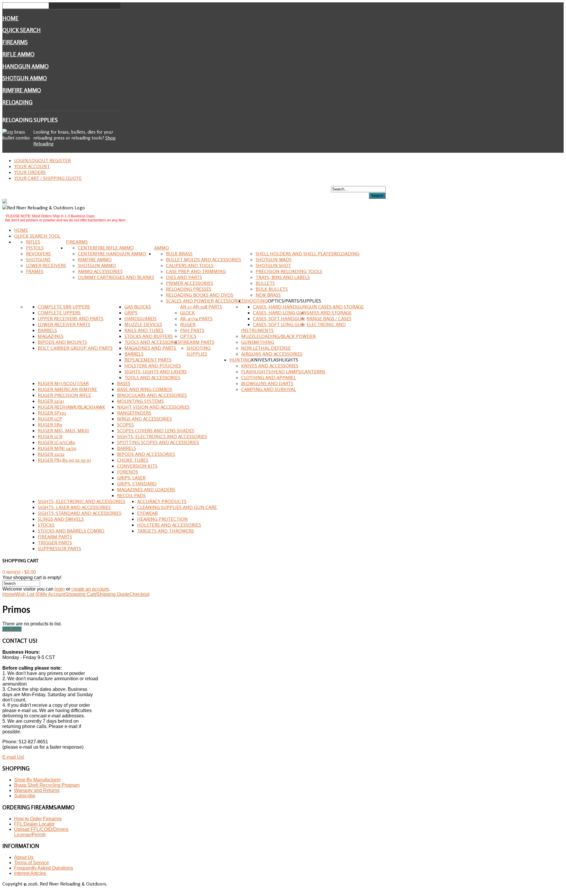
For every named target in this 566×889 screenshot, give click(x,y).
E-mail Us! (13, 757)
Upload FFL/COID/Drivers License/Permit (41, 832)
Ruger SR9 (50, 425)
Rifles (33, 242)
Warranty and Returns (37, 790)
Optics (188, 336)
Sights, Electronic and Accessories (81, 501)
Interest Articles (30, 873)
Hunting (240, 360)
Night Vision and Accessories (153, 407)
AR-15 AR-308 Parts (201, 307)
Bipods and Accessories (146, 454)
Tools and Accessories (152, 342)
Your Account (32, 166)
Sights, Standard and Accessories (79, 513)
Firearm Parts (197, 342)
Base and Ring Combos (144, 389)
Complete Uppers (59, 312)
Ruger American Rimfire (67, 389)
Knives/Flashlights (274, 360)
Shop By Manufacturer (37, 779)
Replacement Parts (148, 360)
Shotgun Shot (273, 265)
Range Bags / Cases (329, 318)
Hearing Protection (162, 519)
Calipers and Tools (189, 265)
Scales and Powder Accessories (205, 301)
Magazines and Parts (150, 348)
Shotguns (38, 259)
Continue (12, 629)
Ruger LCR (50, 436)
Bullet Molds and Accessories (203, 259)
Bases (123, 383)
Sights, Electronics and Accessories (162, 436)
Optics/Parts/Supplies (294, 301)
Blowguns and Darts (267, 383)
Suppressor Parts (59, 548)
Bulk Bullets (272, 289)
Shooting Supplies (198, 351)
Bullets (265, 283)
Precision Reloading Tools (289, 271)
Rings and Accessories (144, 419)
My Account (53, 594)
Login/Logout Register (42, 160)
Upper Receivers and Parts (70, 318)
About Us (24, 857)
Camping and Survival (268, 389)
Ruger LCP (50, 419)
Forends (127, 472)
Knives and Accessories (269, 366)
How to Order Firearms (38, 818)
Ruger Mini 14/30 (57, 448)
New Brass (268, 295)
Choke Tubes (132, 460)
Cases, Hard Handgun (280, 307)
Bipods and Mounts (62, 342)
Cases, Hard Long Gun (280, 312)
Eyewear (147, 513)
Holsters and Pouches (152, 366)
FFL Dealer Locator (34, 823)
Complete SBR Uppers (64, 307)
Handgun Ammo (25, 66)
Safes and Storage (329, 312)
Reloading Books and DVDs (199, 295)
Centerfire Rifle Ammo (106, 248)
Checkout (139, 594)
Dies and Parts (184, 277)
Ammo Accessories (100, 271)
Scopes (125, 425)
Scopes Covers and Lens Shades (155, 430)
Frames (34, 271)
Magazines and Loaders (146, 489)
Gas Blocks (137, 307)
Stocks (46, 525)
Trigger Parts (55, 542)
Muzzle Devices (143, 324)
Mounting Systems (140, 401)
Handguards (140, 318)
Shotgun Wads (274, 259)
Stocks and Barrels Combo (71, 531)
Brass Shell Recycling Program (47, 785)
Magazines (50, 336)
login (60, 588)
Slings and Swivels (61, 519)
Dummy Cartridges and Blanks (116, 277)
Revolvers (38, 254)
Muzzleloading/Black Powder (278, 336)
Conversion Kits (137, 466)
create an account (89, 588)
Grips (130, 312)
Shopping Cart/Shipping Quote (97, 594)
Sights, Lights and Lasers (155, 371)
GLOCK (187, 312)
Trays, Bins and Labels (283, 277)
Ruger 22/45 (51, 401)
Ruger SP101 (52, 413)
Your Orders (30, 172)
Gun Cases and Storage (335, 307)
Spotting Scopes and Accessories (158, 442)
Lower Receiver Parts (64, 324)
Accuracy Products (161, 501)
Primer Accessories (189, 283)
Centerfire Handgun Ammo (112, 254)
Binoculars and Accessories (152, 395)
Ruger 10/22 (51, 454)
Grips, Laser (131, 478)
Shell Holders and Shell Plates (294, 254)
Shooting (256, 301)
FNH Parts (192, 330)
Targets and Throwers (165, 531)
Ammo (161, 248)
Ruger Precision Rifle (64, 395)
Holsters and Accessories (169, 525)
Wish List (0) (28, 594)
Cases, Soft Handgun (279, 318)
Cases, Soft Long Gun (279, 324)
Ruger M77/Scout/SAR (63, 383)
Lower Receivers (46, 265)
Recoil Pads (131, 495)
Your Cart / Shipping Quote (48, 178)
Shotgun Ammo (24, 78)
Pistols (35, 248)
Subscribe (24, 795)
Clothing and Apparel (268, 377)
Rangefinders (134, 413)
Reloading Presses (188, 289)
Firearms (15, 42)
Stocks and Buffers (148, 336)
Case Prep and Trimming (196, 271)
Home (10, 18)
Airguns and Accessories (271, 354)
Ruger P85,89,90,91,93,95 (64, 460)
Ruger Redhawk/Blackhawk (71, 407)
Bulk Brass (179, 254)
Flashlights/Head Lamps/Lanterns (283, 371)
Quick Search (21, 30)
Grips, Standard (137, 484)
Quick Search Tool (37, 236)
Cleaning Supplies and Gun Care (177, 507)
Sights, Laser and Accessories (74, 507)
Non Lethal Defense (266, 348)
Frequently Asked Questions (43, 867)
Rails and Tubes (143, 330)
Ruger (187, 324)
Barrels (47, 330)
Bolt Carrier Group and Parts (75, 348)
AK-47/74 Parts (196, 318)
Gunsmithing (257, 342)
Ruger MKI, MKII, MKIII (63, 430)
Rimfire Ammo (21, 90)
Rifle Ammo (18, 54)
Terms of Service (31, 862)
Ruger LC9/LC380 (56, 442)
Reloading (17, 102)
